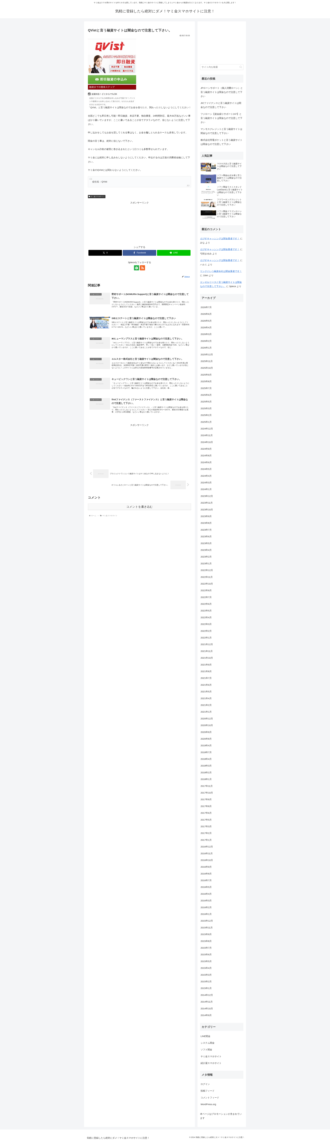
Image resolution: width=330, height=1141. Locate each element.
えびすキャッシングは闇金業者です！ (220, 238)
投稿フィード (207, 1091)
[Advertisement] (139, 223)
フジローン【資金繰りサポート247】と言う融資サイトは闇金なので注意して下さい (221, 118)
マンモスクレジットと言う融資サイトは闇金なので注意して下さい (221, 131)
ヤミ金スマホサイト (98, 196)
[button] (240, 67)
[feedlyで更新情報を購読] (136, 267)
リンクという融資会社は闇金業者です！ (221, 271)
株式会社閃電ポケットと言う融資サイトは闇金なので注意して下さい (221, 142)
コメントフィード (210, 1097)
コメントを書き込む (139, 506)
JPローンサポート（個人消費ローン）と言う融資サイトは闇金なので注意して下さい (222, 92)
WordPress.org (208, 1104)
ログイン (205, 1084)
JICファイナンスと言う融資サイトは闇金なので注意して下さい (221, 105)
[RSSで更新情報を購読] (142, 267)
